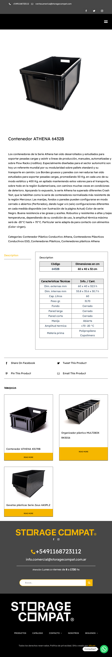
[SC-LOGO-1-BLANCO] (42, 603)
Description (11, 255)
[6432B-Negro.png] (56, 81)
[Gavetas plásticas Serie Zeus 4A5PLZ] (28, 483)
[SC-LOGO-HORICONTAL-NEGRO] (29, 21)
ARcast (92, 645)
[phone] (10, 4)
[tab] (17, 255)
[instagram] (102, 11)
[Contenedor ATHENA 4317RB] (28, 419)
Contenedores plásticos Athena (80, 241)
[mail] (32, 4)
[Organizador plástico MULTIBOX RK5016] (83, 411)
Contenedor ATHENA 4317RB (23, 448)
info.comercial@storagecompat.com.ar (56, 559)
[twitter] (94, 11)
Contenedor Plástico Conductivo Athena (47, 236)
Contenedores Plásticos (45, 241)
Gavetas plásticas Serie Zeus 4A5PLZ (28, 504)
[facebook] (86, 11)
